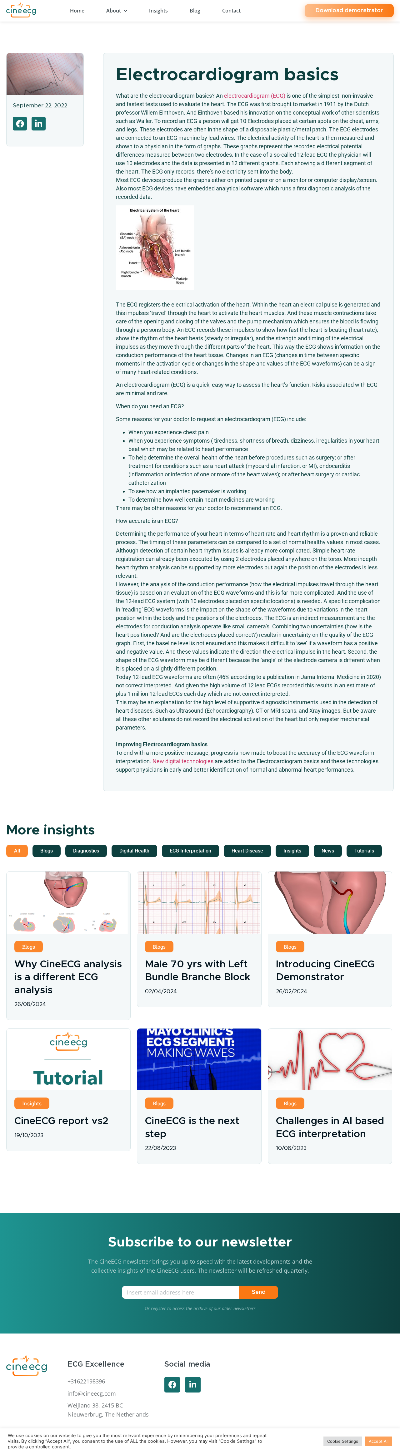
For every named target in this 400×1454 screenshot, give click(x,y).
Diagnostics (86, 851)
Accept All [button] (378, 1441)
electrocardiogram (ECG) (254, 95)
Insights (158, 10)
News (328, 851)
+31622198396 (86, 1381)
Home (77, 10)
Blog (195, 10)
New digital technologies (182, 761)
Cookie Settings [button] (342, 1441)
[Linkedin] (193, 1385)
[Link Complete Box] (68, 946)
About (113, 10)
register (158, 1308)
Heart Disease (247, 851)
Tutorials (364, 851)
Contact (231, 10)
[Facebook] (172, 1385)
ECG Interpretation (190, 851)
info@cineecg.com (92, 1393)
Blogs (46, 851)
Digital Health (134, 851)
